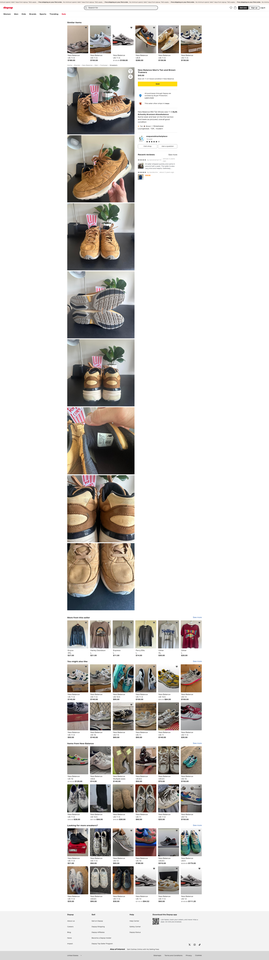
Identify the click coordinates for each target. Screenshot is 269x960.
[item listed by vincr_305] (145, 678)
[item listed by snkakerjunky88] (100, 678)
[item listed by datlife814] (168, 760)
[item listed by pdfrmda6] (123, 798)
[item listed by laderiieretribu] (145, 760)
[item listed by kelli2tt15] (77, 880)
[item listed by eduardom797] (168, 716)
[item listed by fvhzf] (77, 760)
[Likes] (231, 7)
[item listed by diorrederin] (123, 716)
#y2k (175, 112)
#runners (151, 114)
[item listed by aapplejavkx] (100, 880)
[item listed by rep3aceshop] (191, 880)
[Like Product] (85, 27)
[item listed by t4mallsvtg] (168, 678)
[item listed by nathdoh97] (77, 798)
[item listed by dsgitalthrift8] (145, 716)
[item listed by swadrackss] (100, 798)
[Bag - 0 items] (235, 7)
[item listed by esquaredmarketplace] (77, 634)
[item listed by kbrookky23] (191, 842)
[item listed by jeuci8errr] (145, 842)
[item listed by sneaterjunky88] (77, 678)
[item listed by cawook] (191, 760)
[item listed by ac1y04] (191, 798)
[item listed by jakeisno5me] (77, 716)
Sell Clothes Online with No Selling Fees (143, 949)
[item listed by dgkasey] (145, 798)
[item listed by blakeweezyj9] (123, 678)
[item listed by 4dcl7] (123, 880)
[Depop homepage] (8, 8)
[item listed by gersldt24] (123, 760)
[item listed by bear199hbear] (123, 842)
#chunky (142, 114)
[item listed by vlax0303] (168, 842)
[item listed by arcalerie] (168, 798)
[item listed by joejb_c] (191, 716)
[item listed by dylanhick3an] (77, 842)
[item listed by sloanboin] (100, 842)
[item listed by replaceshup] (145, 880)
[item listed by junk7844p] (100, 716)
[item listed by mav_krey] (100, 760)
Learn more (149, 98)
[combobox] (121, 8)
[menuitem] (7, 14)
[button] (161, 142)
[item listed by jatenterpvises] (168, 880)
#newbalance (162, 114)
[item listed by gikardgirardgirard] (191, 678)
